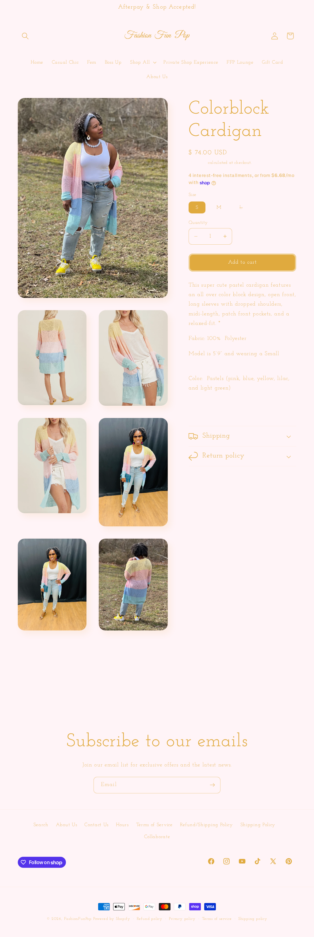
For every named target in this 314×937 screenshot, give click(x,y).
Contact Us (96, 824)
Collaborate (157, 836)
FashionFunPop (78, 919)
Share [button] (203, 409)
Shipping (197, 163)
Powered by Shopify (111, 919)
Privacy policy (182, 919)
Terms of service (217, 919)
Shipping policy (252, 919)
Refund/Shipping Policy (206, 824)
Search (40, 824)
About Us (66, 824)
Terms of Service (154, 824)
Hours (122, 824)
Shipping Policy (257, 824)
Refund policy (150, 919)
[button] (25, 36)
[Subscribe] (212, 785)
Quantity (198, 222)
